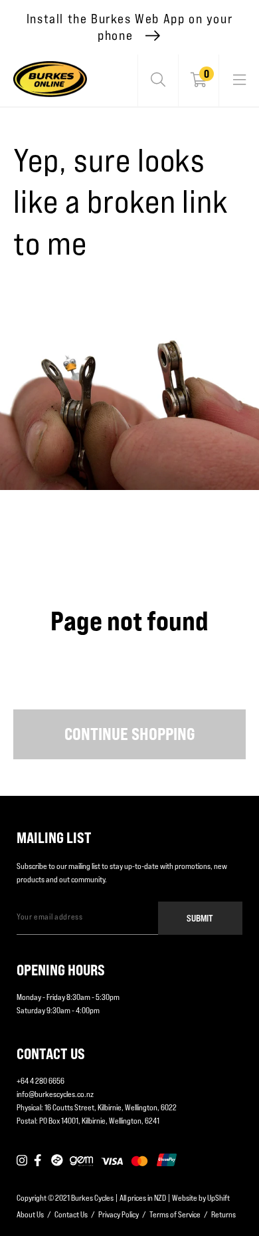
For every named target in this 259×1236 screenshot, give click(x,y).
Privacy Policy (118, 1214)
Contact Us (71, 1214)
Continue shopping (129, 734)
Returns (223, 1214)
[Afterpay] (57, 1161)
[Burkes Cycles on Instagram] (22, 1161)
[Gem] (81, 1161)
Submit (200, 918)
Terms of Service (175, 1214)
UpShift (218, 1198)
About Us (30, 1214)
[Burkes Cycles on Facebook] (39, 1161)
